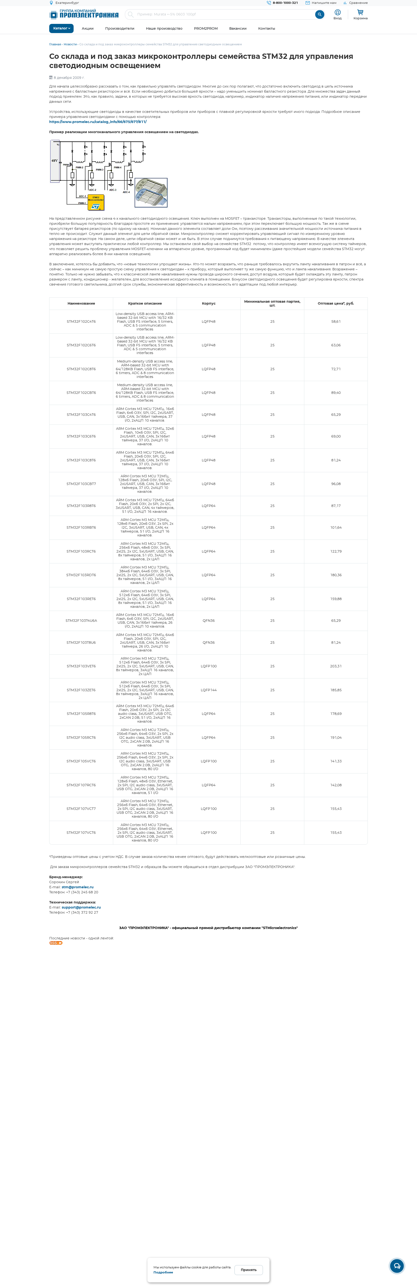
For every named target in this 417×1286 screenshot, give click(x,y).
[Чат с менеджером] (397, 1266)
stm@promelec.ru (78, 887)
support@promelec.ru (81, 907)
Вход (338, 18)
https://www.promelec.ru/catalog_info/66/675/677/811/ (97, 122)
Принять (249, 1270)
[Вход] (338, 12)
